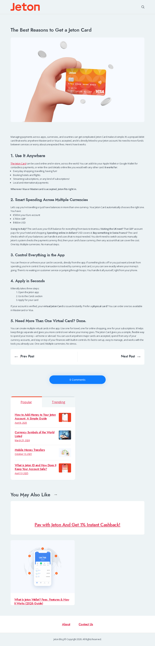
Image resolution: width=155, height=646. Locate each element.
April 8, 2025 (21, 422)
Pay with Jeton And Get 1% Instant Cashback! (77, 524)
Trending (58, 402)
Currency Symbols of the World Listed (34, 434)
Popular (26, 402)
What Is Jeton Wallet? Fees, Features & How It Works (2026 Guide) (41, 601)
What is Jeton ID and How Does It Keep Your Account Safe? (35, 467)
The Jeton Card (18, 163)
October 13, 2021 (23, 454)
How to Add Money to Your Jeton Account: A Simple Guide (35, 417)
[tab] (26, 401)
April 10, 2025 (21, 473)
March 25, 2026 (22, 440)
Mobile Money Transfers (30, 450)
